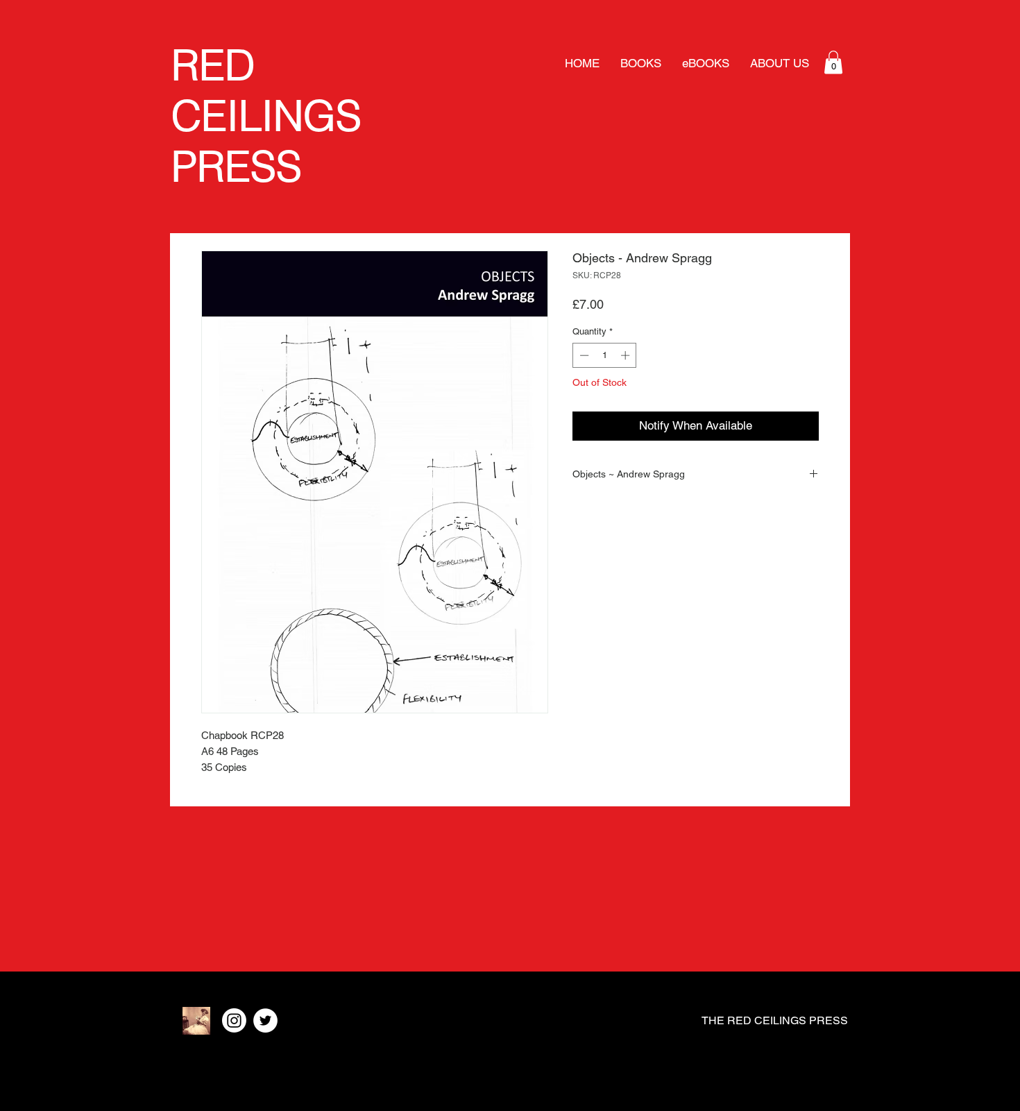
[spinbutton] (604, 355)
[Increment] (626, 355)
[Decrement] (583, 355)
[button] (833, 62)
